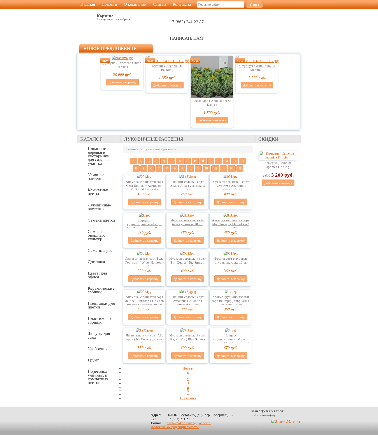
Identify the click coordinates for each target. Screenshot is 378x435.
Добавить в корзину (122, 82)
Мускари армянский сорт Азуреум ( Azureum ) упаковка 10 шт (230, 185)
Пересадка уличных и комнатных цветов (98, 377)
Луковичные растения (99, 207)
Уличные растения (96, 176)
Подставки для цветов (101, 305)
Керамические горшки (101, 290)
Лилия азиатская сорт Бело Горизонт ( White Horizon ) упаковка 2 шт (144, 262)
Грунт (93, 360)
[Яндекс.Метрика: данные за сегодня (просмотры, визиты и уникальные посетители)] (285, 422)
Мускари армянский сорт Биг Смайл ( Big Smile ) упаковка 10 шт (187, 262)
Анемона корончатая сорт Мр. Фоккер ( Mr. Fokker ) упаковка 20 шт (230, 224)
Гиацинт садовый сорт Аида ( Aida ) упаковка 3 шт (187, 185)
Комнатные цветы (98, 191)
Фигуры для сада (99, 335)
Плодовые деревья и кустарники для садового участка (100, 156)
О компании (135, 4)
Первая (188, 368)
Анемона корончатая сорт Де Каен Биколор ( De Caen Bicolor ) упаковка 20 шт (144, 300)
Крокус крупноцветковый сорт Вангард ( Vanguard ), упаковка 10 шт (231, 300)
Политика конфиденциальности (175, 427)
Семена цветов (101, 220)
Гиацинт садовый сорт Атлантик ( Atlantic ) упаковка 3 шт (188, 300)
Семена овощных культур (96, 235)
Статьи (159, 4)
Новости (109, 4)
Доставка (96, 261)
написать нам (186, 38)
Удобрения (98, 348)
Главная (87, 4)
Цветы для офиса (97, 275)
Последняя (188, 398)
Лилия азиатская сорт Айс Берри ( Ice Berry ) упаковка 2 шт (144, 339)
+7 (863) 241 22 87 (187, 21)
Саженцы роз (100, 250)
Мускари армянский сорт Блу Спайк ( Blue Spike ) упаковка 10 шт (187, 339)
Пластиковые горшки (100, 320)
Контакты (182, 4)
